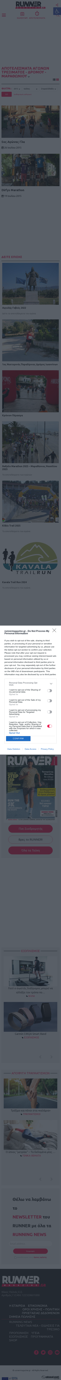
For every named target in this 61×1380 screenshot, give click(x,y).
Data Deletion (13, 749)
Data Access (30, 749)
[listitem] (30, 684)
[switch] (49, 690)
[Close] (55, 631)
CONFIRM (18, 738)
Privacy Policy (47, 749)
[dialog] (30, 690)
